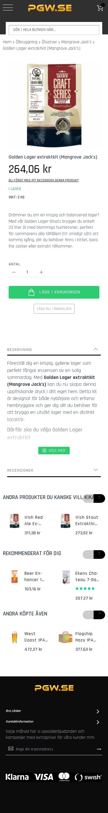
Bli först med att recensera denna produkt (44, 180)
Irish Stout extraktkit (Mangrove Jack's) (86, 520)
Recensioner (20, 470)
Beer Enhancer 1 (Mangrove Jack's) (35, 576)
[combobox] (54, 30)
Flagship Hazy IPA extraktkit (86, 637)
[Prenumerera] (99, 749)
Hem (7, 42)
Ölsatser (49, 42)
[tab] (54, 350)
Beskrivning (19, 349)
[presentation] (99, 498)
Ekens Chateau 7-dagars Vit (86, 576)
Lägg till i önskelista (54, 309)
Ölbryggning (26, 42)
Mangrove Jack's (76, 42)
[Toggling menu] (8, 7)
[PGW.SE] (49, 7)
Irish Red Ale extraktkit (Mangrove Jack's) (35, 520)
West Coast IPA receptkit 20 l (34, 637)
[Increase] (41, 272)
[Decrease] (14, 272)
